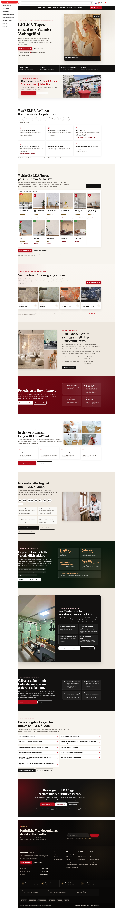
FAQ (91, 856)
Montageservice (94, 862)
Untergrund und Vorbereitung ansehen (28, 527)
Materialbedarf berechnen (40, 250)
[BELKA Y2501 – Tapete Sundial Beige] (66, 228)
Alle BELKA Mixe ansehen (95, 313)
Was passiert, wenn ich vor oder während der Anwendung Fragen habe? (36, 764)
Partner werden (93, 864)
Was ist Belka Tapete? (71, 854)
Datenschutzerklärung (86, 838)
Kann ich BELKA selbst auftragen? (70, 736)
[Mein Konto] (101, 3)
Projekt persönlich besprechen (27, 702)
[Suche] (91, 3)
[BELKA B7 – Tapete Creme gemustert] (66, 201)
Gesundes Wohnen (82, 862)
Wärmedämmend (32, 900)
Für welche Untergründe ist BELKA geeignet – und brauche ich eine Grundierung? (78, 742)
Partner (80, 7)
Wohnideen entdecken (69, 367)
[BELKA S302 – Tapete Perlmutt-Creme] (52, 228)
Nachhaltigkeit (81, 859)
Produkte (39, 7)
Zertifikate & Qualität (83, 864)
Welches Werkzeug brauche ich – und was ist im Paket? (33, 747)
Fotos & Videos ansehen (27, 92)
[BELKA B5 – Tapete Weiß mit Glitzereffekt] (39, 201)
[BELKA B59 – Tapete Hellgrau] (52, 201)
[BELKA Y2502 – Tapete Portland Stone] (80, 228)
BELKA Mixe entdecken (93, 282)
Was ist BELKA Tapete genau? (27, 736)
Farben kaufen (57, 856)
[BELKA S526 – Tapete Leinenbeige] (39, 228)
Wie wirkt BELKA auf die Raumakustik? (71, 757)
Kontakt (92, 854)
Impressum (77, 905)
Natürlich (24, 900)
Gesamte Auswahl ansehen (93, 186)
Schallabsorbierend (42, 900)
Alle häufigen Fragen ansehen (26, 770)
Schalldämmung (82, 856)
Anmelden (93, 835)
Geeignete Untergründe (71, 864)
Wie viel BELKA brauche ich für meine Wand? (31, 741)
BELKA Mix (68, 859)
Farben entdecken (38, 48)
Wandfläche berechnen (59, 862)
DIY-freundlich (52, 900)
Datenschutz (83, 905)
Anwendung (55, 7)
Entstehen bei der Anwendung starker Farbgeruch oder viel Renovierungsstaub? (35, 757)
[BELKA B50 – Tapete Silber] (25, 228)
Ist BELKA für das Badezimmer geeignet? (72, 752)
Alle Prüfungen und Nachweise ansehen (29, 579)
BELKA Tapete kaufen (95, 7)
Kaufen (49, 7)
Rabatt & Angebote (58, 859)
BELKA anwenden (70, 856)
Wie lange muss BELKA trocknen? (70, 747)
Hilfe (75, 7)
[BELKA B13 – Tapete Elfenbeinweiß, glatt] (93, 201)
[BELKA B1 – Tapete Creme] (25, 201)
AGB (88, 905)
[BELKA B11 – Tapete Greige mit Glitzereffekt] (80, 201)
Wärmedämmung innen (83, 854)
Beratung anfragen (73, 804)
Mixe (44, 7)
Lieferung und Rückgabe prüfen (44, 770)
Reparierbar (59, 900)
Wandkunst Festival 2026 (72, 867)
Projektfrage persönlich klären (26, 531)
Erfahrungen (69, 7)
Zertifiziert (67, 900)
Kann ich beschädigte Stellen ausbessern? (30, 752)
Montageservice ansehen (45, 702)
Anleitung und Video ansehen (27, 463)
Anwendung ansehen (40, 402)
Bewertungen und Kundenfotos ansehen (69, 648)
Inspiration (62, 7)
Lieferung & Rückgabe (95, 859)
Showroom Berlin (38, 862)
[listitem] (28, 298)
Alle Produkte (57, 854)
